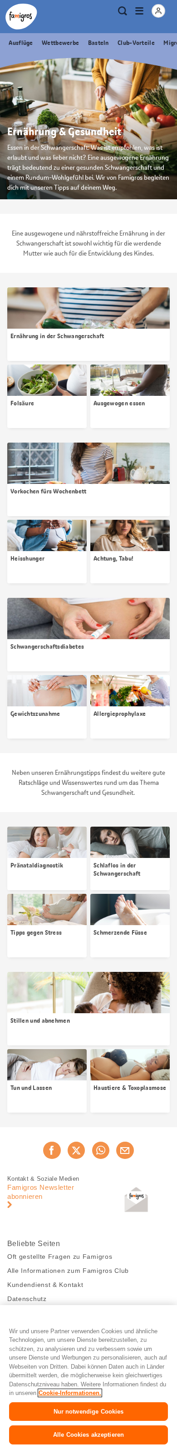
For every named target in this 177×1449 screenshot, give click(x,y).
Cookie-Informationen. (70, 1393)
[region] (88, 1377)
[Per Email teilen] (124, 1150)
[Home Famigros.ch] (21, 17)
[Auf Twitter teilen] (76, 1150)
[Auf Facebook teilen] (51, 1150)
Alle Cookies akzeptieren (88, 1434)
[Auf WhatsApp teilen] (100, 1150)
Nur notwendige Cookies (89, 1411)
